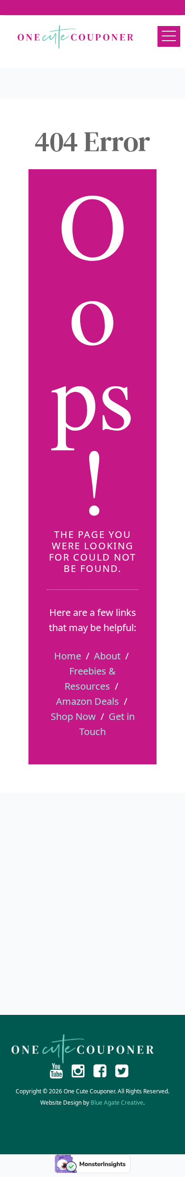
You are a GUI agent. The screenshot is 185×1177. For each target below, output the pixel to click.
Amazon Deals (87, 701)
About (107, 655)
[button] (168, 36)
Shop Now (73, 716)
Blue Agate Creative (117, 1103)
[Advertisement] (92, 904)
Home (67, 655)
